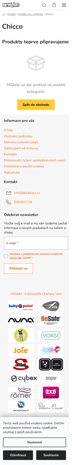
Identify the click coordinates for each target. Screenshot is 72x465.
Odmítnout (18, 455)
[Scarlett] (21, 364)
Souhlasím (51, 455)
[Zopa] (51, 378)
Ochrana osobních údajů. (21, 142)
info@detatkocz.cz (27, 192)
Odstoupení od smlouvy (21, 148)
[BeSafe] (51, 320)
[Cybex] (24, 378)
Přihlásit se (18, 268)
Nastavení (34, 442)
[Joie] (21, 350)
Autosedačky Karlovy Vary (43, 294)
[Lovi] (51, 392)
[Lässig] (21, 335)
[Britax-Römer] (21, 392)
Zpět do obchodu (36, 105)
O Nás (8, 130)
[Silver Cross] (51, 406)
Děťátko (16, 294)
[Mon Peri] (51, 350)
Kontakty (10, 154)
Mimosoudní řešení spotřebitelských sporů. (35, 160)
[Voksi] (51, 335)
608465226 (23, 202)
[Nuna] (21, 320)
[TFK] (51, 306)
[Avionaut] (21, 406)
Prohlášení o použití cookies (24, 166)
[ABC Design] (51, 364)
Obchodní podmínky (18, 136)
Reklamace (12, 172)
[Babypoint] (21, 306)
